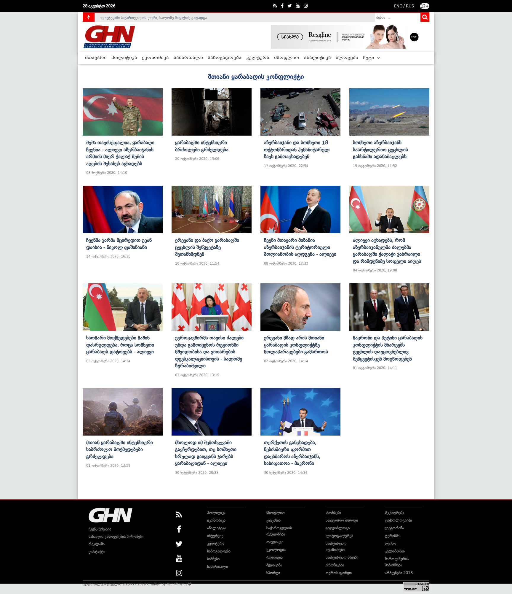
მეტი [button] (369, 58)
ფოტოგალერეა (339, 535)
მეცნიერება (394, 512)
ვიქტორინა (394, 528)
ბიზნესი (213, 559)
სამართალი (188, 58)
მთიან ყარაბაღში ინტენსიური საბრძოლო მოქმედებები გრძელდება (119, 449)
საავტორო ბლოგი (342, 520)
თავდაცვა (274, 542)
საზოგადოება (224, 58)
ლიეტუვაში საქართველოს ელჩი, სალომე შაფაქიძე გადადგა (153, 17)
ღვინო (390, 543)
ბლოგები (347, 58)
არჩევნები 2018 (399, 573)
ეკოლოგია (276, 549)
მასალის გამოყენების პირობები (116, 536)
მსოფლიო (286, 58)
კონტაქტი (97, 551)
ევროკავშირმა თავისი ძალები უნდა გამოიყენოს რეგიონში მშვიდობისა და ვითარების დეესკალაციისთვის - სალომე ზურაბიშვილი (209, 352)
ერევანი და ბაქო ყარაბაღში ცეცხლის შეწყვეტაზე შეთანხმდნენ (207, 247)
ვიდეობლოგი (338, 528)
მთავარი (96, 58)
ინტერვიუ (215, 535)
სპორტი (273, 573)
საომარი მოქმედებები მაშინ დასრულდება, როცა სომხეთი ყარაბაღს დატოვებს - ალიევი (120, 345)
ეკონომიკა (155, 58)
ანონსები (333, 512)
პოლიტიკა (124, 58)
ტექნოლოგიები (398, 520)
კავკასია (273, 520)
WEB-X (172, 584)
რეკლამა (97, 544)
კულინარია (395, 551)
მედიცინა (274, 565)
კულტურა (257, 58)
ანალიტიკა (317, 58)
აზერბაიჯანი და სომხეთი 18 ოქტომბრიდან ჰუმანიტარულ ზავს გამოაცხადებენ (296, 149)
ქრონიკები (335, 565)
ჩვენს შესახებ (100, 529)
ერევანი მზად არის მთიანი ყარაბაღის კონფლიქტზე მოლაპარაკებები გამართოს (296, 345)
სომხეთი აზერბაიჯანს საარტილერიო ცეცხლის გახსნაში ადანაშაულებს (380, 149)
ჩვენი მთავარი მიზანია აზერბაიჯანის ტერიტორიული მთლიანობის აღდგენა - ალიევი (300, 247)
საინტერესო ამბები (342, 557)
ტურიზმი (392, 535)
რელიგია (274, 557)
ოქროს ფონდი (339, 573)
